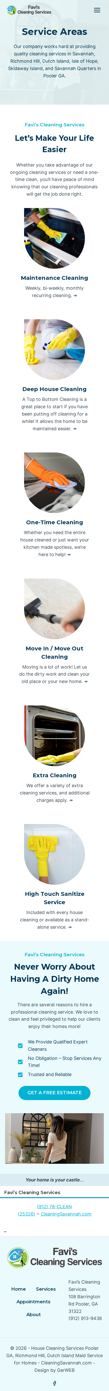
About (33, 1314)
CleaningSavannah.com (66, 1214)
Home (18, 1289)
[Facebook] (54, 1383)
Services (46, 1289)
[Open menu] (97, 10)
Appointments (33, 1302)
